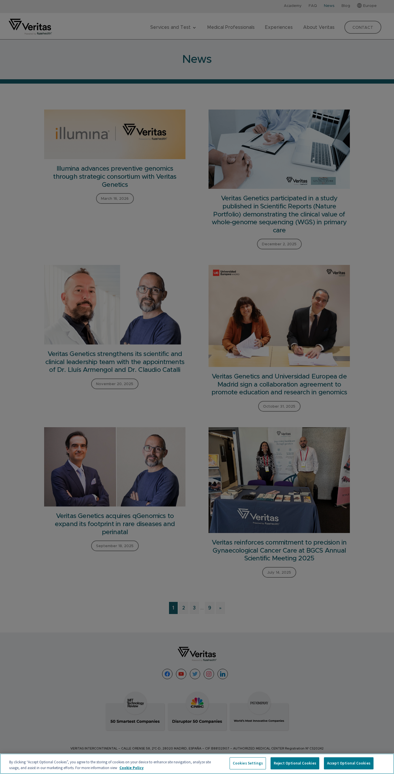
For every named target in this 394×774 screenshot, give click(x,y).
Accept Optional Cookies (348, 763)
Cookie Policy (131, 767)
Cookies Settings (248, 763)
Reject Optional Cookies (295, 763)
